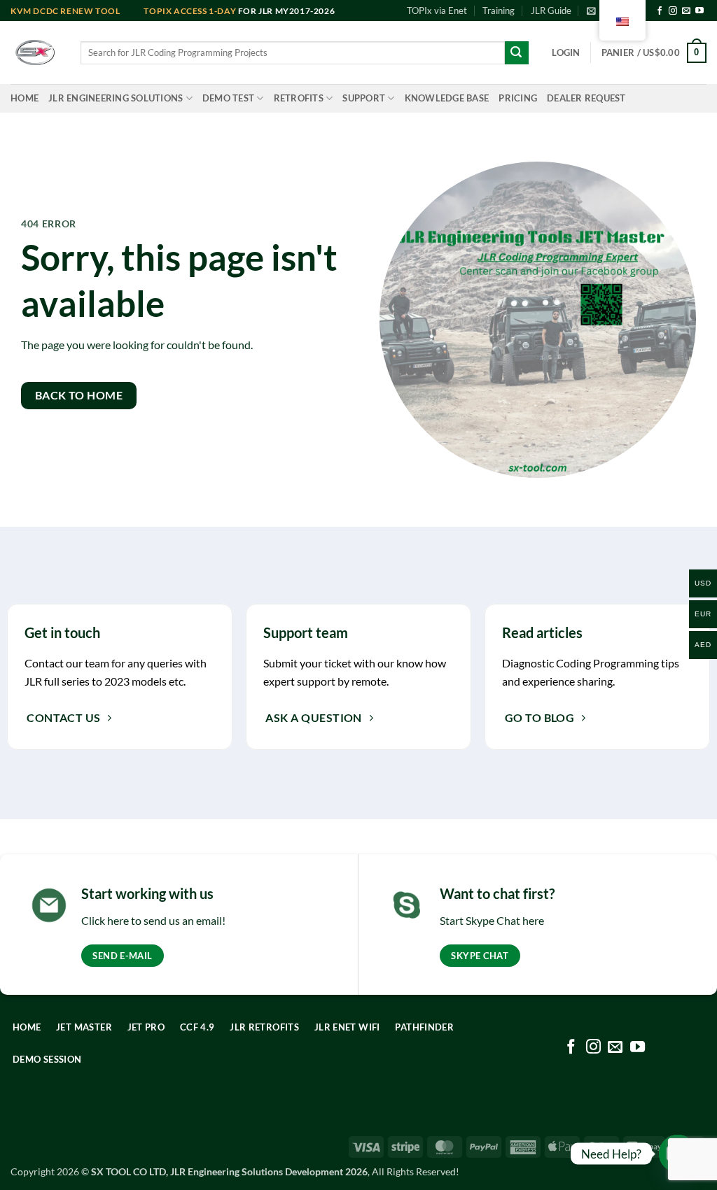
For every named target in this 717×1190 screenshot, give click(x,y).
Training (498, 10)
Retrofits (298, 98)
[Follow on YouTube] (699, 11)
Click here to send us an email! (153, 920)
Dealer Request (586, 98)
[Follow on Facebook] (659, 11)
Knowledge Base (447, 98)
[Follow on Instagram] (673, 11)
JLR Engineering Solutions (115, 98)
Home (25, 98)
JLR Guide (551, 10)
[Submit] (517, 53)
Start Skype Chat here (492, 920)
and (77, 11)
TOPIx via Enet (437, 10)
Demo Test (228, 98)
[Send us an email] (686, 11)
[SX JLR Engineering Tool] (35, 52)
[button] (566, 52)
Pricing (518, 98)
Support (363, 98)
